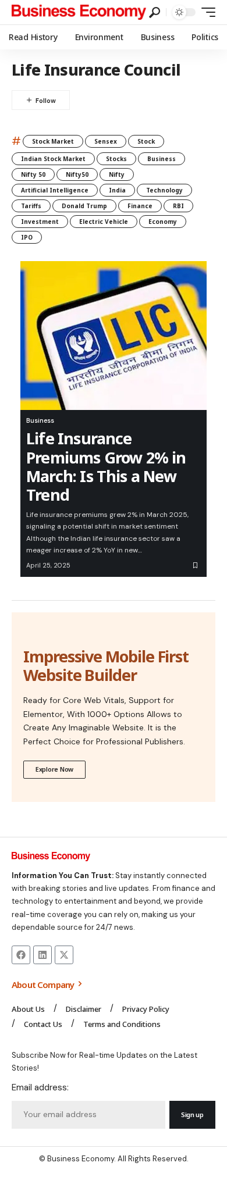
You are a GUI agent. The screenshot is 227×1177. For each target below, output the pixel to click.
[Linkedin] (42, 955)
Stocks (116, 159)
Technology (164, 190)
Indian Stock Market (53, 159)
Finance (139, 206)
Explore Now (54, 769)
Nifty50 (77, 174)
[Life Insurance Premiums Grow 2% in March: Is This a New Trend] (113, 335)
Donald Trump (84, 206)
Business (161, 159)
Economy (162, 221)
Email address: (40, 1087)
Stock (146, 141)
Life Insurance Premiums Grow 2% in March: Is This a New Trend (106, 466)
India (117, 190)
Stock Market (53, 141)
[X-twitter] (64, 955)
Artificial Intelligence (54, 190)
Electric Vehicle (103, 221)
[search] (154, 12)
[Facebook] (21, 955)
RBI (178, 206)
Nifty (117, 174)
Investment (40, 221)
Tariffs (31, 206)
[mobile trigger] (205, 12)
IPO (27, 237)
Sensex (105, 141)
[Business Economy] (79, 12)
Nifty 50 (33, 174)
